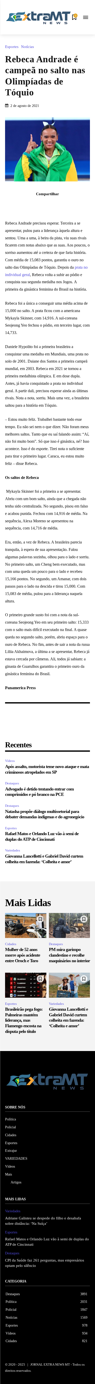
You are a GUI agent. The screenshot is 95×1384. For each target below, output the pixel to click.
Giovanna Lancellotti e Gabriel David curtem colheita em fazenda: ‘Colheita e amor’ (44, 859)
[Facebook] (30, 205)
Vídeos (10, 761)
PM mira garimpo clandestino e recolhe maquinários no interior (69, 955)
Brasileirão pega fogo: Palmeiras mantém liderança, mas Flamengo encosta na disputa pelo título (24, 1020)
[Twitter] (42, 205)
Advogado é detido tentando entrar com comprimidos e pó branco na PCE (39, 791)
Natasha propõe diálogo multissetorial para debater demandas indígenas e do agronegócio (44, 814)
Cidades (10, 944)
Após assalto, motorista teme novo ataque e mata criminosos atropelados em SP (47, 769)
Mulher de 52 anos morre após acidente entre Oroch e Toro (22, 955)
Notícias (27, 47)
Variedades (12, 850)
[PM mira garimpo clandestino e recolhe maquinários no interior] (69, 925)
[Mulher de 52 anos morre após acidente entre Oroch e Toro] (25, 925)
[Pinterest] (53, 205)
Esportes (11, 47)
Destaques (12, 783)
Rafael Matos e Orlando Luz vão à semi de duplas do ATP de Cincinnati (42, 836)
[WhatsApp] (65, 205)
